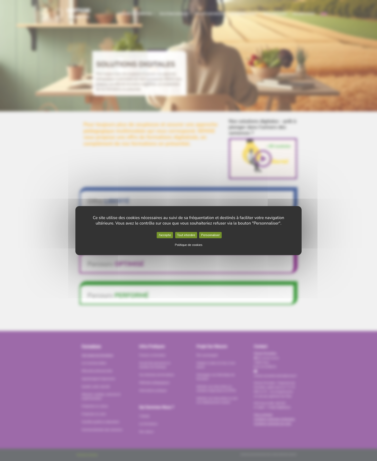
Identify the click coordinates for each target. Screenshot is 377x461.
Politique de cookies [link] (188, 245)
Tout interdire (186, 235)
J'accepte (165, 235)
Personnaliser (210, 235)
